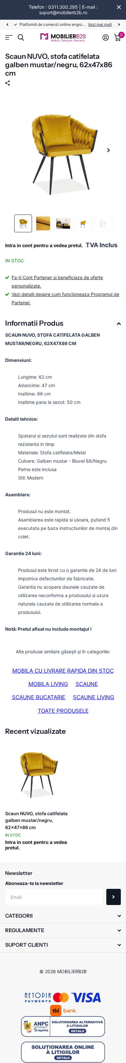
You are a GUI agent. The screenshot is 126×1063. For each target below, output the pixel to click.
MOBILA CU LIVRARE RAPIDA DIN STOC (63, 671)
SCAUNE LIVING (93, 697)
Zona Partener (9, 37)
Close (119, 7)
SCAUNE (87, 684)
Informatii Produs (34, 323)
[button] (7, 24)
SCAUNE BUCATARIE (38, 697)
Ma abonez (113, 897)
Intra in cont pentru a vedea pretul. (44, 245)
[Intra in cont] (105, 37)
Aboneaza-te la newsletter (34, 883)
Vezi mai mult (100, 24)
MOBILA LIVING (48, 684)
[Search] (21, 37)
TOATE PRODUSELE (63, 711)
